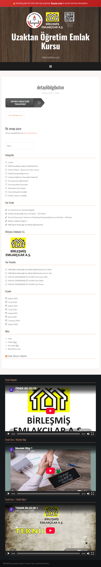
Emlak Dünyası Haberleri (17, 356)
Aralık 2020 (12, 313)
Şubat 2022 (13, 298)
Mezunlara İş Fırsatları (17, 188)
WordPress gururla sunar (13, 563)
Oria (32, 563)
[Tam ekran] (92, 433)
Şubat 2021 (13, 306)
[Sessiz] (88, 433)
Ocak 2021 (12, 309)
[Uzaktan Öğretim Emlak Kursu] (50, 20)
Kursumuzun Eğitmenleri (18, 181)
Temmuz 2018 (14, 320)
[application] (50, 410)
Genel (10, 162)
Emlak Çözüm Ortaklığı (17, 195)
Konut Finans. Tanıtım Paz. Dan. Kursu (23, 170)
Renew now (56, 3)
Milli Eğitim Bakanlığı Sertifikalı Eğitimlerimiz (25, 225)
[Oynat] (8, 433)
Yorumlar (13, 345)
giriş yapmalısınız (30, 133)
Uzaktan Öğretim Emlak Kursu (50, 41)
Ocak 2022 (12, 302)
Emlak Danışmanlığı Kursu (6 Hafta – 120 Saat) (26, 213)
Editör (57, 93)
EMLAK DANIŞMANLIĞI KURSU (21, 277)
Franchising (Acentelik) (17, 192)
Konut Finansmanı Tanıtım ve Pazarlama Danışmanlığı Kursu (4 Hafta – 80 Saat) (40, 217)
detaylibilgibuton (15, 115)
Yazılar (12, 342)
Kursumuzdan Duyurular (18, 184)
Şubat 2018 (13, 324)
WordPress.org (14, 349)
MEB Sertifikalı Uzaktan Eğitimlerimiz (23, 166)
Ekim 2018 (12, 317)
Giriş (10, 338)
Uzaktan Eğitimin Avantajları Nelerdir (23, 177)
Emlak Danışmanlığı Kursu (18, 173)
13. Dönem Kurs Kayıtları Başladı (21, 210)
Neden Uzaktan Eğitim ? (17, 221)
